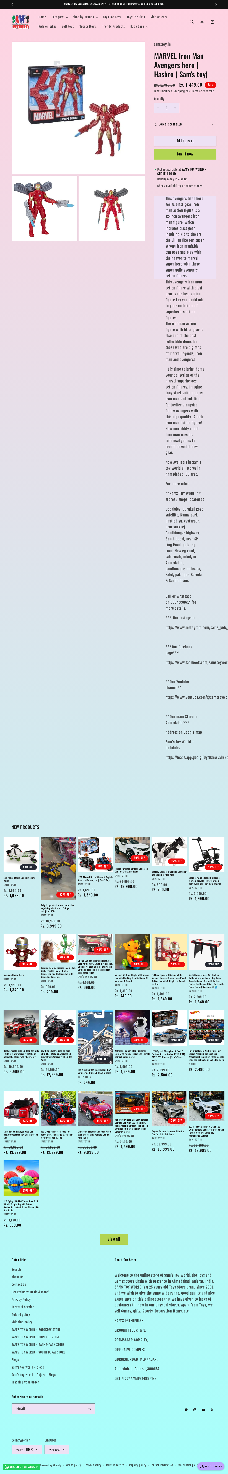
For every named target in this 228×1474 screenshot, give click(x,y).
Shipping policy (137, 1465)
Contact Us (19, 1285)
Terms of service (115, 1465)
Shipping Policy (22, 1322)
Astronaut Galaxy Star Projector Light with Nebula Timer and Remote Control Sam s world (132, 1053)
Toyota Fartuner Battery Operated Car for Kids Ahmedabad (131, 870)
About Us (18, 1277)
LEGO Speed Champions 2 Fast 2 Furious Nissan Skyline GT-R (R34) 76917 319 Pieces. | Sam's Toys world (168, 1056)
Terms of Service (23, 1307)
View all (114, 1239)
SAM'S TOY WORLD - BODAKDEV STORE (36, 1330)
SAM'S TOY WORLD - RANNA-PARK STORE (38, 1345)
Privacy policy (93, 1465)
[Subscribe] (90, 1408)
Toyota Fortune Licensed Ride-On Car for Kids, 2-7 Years (168, 1133)
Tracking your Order (25, 1382)
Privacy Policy (21, 1300)
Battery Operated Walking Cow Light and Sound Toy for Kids (169, 873)
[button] (59, 17)
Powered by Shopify (50, 1465)
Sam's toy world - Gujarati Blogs (34, 1375)
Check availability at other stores (180, 186)
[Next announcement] (216, 4)
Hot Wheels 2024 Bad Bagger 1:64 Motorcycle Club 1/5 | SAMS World (95, 1071)
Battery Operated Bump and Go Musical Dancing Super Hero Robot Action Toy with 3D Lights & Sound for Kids (169, 979)
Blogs (15, 1360)
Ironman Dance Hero (14, 975)
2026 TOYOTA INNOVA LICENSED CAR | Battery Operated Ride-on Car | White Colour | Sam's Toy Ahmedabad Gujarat (206, 1131)
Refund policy (21, 1315)
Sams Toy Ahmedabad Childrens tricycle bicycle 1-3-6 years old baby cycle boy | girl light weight (205, 880)
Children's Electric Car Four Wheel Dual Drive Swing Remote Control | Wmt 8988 (95, 1134)
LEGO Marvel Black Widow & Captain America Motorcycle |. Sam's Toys (95, 879)
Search (16, 1270)
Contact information (162, 1465)
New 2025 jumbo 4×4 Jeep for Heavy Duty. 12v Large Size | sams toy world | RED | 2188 (57, 1134)
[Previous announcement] (12, 4)
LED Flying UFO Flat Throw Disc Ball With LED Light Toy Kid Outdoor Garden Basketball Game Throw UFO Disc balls (21, 1206)
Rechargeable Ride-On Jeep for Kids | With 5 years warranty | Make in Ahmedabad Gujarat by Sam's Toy (21, 1053)
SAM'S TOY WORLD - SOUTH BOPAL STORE (38, 1352)
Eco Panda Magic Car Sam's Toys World (19, 879)
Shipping (179, 91)
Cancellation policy (188, 1465)
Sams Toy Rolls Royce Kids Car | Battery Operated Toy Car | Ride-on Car (21, 1134)
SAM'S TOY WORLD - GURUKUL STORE (36, 1337)
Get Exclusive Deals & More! (30, 1292)
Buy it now (185, 154)
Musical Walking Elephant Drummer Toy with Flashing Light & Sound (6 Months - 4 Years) (132, 978)
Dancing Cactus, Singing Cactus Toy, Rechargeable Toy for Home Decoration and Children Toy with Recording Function (58, 972)
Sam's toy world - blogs (28, 1367)
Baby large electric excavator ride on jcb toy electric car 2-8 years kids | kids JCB (57, 908)
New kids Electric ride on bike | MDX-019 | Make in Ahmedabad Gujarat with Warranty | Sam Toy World (56, 1055)
